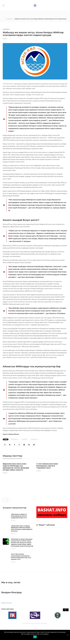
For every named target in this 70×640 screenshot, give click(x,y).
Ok (35, 637)
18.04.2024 (13, 533)
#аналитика (14, 439)
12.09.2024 (13, 520)
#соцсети (24, 439)
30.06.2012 (5, 473)
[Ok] (68, 635)
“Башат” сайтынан (46, 525)
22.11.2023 (13, 562)
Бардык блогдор (6, 603)
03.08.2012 (38, 471)
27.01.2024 (13, 548)
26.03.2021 (5, 38)
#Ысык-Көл (34, 439)
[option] (18, 468)
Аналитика (9, 18)
